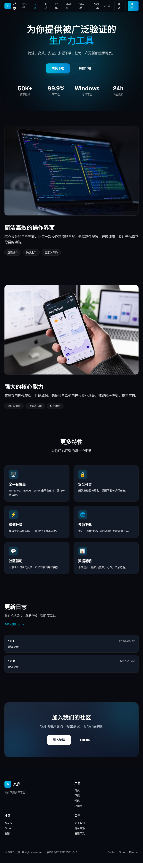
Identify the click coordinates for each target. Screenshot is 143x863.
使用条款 (79, 833)
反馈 (7, 833)
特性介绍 (85, 68)
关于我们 (79, 823)
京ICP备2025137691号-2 (62, 852)
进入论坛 (59, 740)
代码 (56, 5)
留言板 (82, 5)
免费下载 (58, 68)
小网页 (68, 5)
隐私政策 (79, 828)
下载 (45, 5)
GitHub (85, 740)
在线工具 (97, 5)
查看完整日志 (14, 624)
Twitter (111, 852)
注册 (132, 5)
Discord (134, 852)
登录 (118, 5)
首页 (35, 5)
